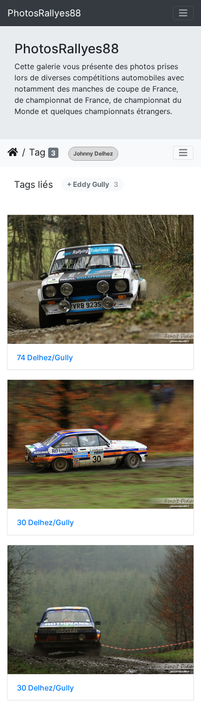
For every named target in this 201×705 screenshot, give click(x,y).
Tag (37, 152)
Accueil (12, 152)
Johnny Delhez (93, 153)
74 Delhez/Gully (45, 357)
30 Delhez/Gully (45, 522)
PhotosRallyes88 (44, 13)
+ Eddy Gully (92, 184)
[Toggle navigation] (183, 13)
